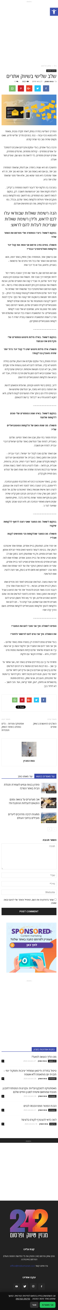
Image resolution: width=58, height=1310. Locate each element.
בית (55, 65)
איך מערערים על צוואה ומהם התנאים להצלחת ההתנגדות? (24, 801)
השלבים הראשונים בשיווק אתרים (44, 725)
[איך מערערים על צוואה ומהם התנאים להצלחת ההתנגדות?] (48, 803)
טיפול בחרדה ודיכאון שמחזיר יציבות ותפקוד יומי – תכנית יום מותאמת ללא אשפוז (30, 1072)
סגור (34, 1304)
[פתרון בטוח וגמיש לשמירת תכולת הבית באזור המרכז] (48, 788)
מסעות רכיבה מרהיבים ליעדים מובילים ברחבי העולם (23, 816)
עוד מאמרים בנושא (45, 776)
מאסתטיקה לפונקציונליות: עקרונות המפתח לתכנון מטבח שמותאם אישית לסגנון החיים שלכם (29, 1090)
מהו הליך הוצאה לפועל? (44, 1057)
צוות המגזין (49, 81)
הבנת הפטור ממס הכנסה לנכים (40, 1106)
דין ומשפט (52, 1061)
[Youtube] (16, 1286)
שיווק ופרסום (51, 71)
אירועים (53, 1124)
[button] (54, 12)
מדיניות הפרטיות (23, 1298)
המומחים (52, 1078)
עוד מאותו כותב (25, 776)
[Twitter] (25, 1286)
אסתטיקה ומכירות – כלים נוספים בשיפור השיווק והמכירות (13, 727)
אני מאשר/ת (47, 1304)
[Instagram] (33, 1286)
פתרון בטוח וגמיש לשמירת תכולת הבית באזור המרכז (21, 786)
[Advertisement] (29, 32)
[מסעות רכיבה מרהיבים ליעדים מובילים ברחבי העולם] (48, 817)
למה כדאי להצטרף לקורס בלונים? (38, 1119)
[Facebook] (42, 1286)
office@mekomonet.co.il (22, 1265)
